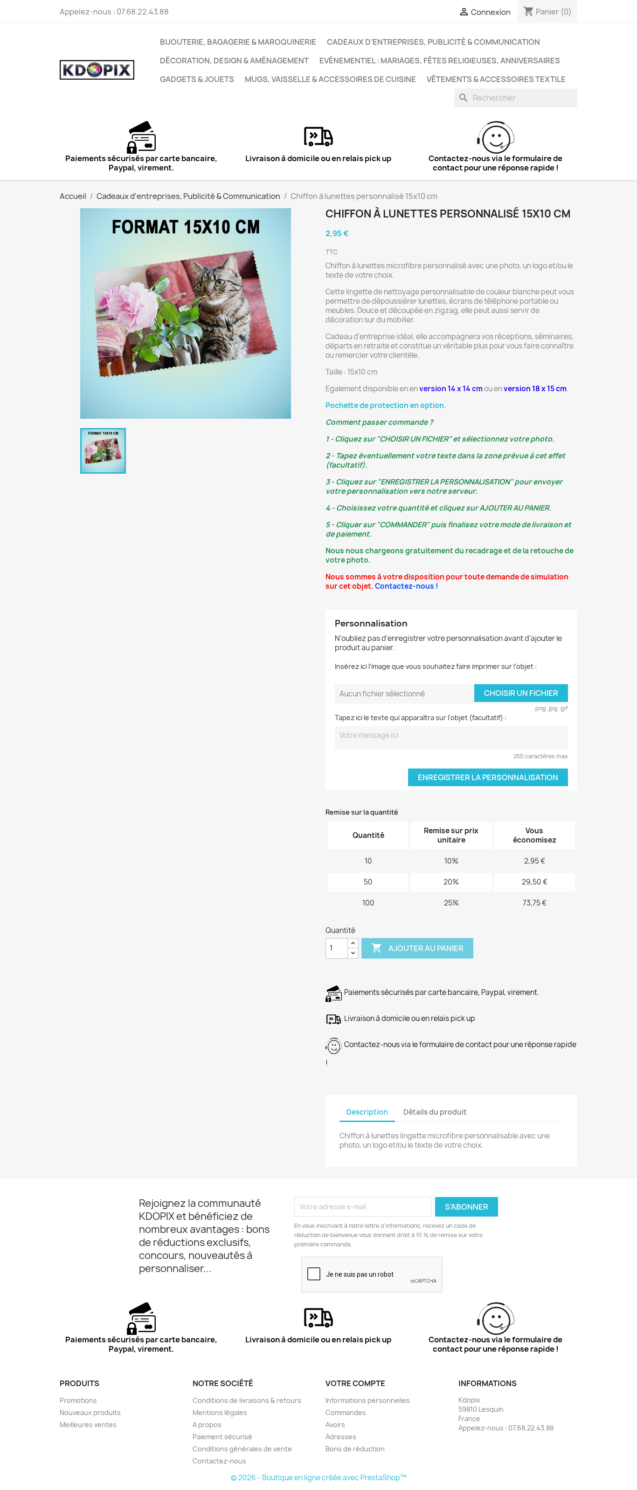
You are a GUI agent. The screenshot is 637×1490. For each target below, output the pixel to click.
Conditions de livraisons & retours (247, 1400)
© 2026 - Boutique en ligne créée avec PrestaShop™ (319, 1478)
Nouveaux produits (90, 1412)
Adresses (340, 1436)
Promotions (78, 1400)
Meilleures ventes (88, 1424)
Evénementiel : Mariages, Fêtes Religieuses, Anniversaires (439, 60)
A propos (207, 1424)
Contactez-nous (219, 1460)
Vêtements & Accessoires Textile (496, 79)
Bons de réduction (355, 1448)
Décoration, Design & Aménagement (234, 60)
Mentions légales (220, 1412)
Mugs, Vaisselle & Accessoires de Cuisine (330, 79)
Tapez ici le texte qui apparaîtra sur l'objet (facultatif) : (420, 717)
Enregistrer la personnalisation (488, 777)
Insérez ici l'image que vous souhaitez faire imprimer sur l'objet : (436, 666)
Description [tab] (367, 1112)
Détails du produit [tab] (435, 1112)
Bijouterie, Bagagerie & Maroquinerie (238, 42)
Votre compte (355, 1383)
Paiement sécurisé (222, 1436)
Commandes (345, 1412)
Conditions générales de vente (242, 1448)
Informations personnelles (367, 1400)
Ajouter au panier (417, 947)
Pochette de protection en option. (385, 405)
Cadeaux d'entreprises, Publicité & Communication (433, 42)
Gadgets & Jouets (197, 79)
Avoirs (335, 1424)
